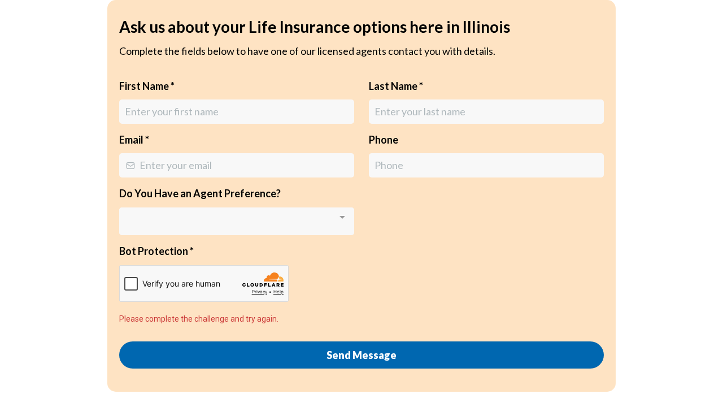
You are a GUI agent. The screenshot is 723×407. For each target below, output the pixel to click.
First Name (147, 86)
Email (134, 139)
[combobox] (236, 221)
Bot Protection (156, 251)
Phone (383, 139)
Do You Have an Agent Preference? (200, 193)
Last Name (396, 86)
